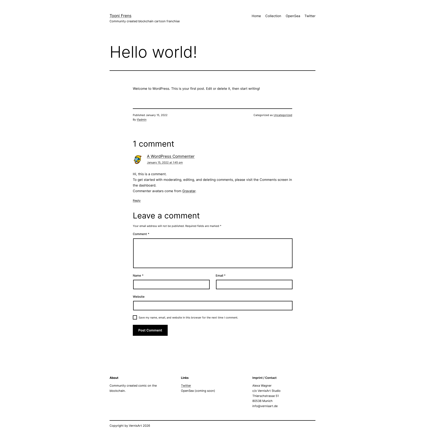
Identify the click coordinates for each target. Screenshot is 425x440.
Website (139, 296)
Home (256, 16)
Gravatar (188, 191)
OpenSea (293, 16)
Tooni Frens (120, 15)
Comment (141, 234)
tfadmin (141, 119)
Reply (137, 200)
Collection (273, 16)
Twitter (309, 16)
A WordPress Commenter (171, 156)
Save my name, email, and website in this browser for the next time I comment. (188, 317)
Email (220, 275)
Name (138, 275)
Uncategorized (283, 115)
